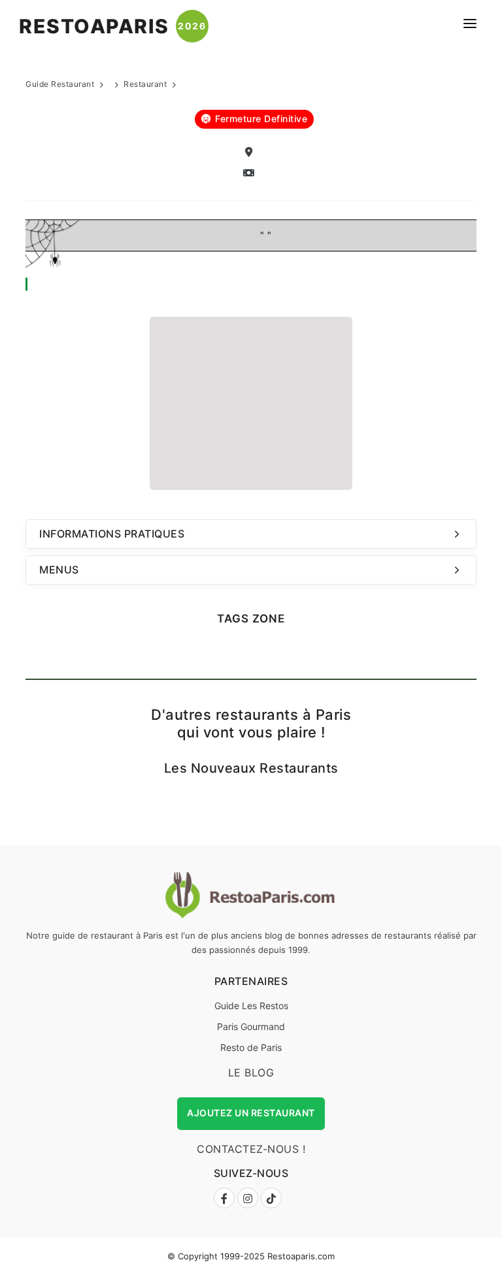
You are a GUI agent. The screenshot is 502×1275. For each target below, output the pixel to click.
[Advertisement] (251, 401)
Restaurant (145, 84)
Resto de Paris (251, 1047)
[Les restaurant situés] (251, 152)
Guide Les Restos (251, 1005)
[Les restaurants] (251, 173)
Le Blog (251, 1072)
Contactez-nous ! (251, 1148)
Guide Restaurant (59, 84)
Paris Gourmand (251, 1026)
